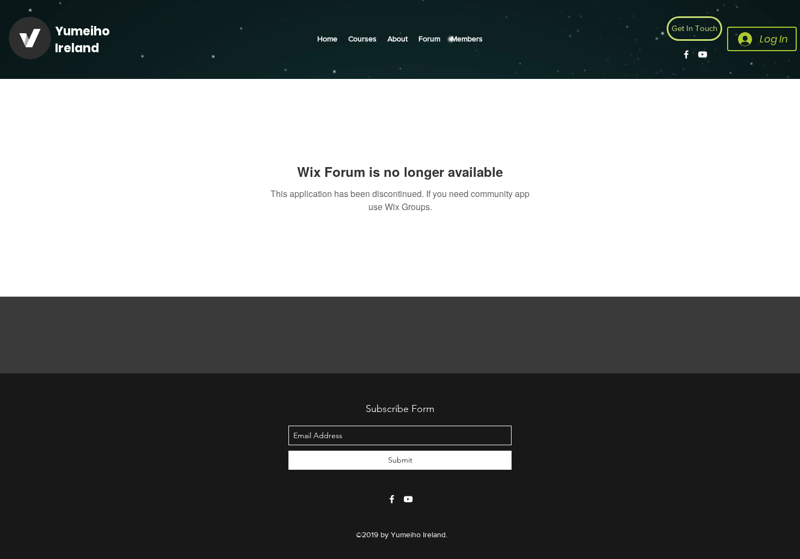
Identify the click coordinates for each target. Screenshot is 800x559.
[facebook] (686, 54)
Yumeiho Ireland (82, 40)
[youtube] (702, 54)
